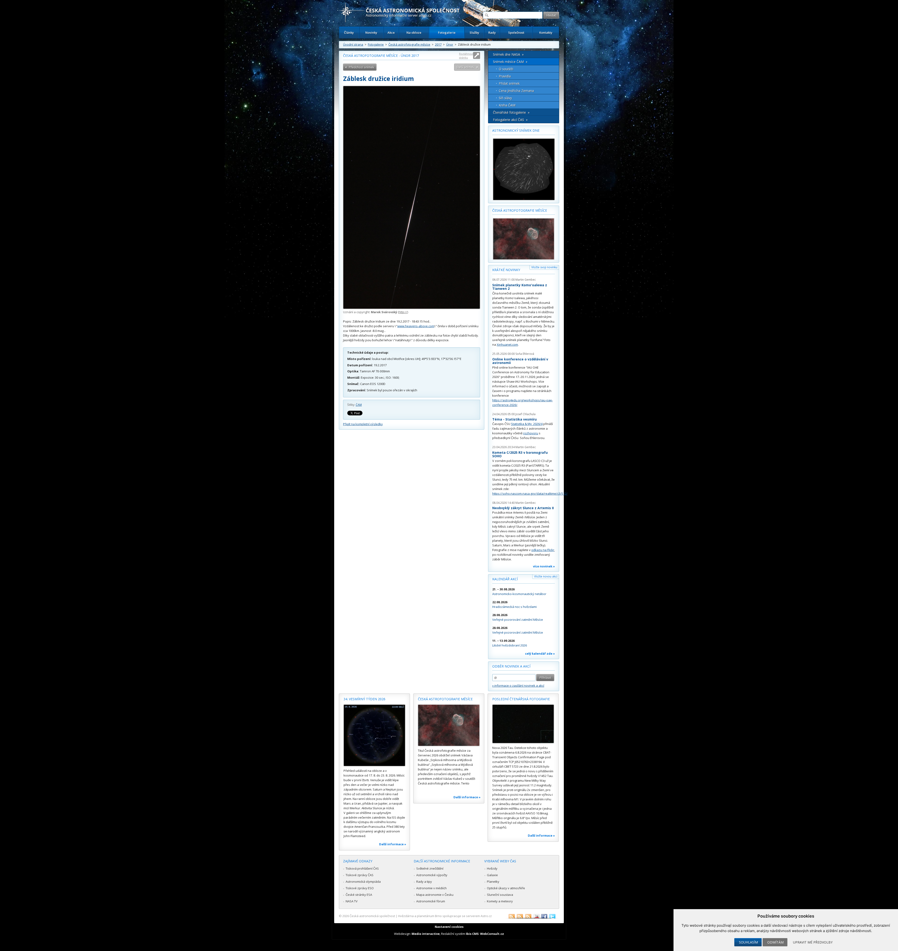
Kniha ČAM (507, 105)
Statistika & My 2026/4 (527, 424)
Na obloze (413, 32)
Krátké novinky (506, 270)
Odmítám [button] (775, 942)
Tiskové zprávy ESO (360, 888)
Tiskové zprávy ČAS (359, 875)
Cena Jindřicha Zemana (516, 90)
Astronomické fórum (430, 901)
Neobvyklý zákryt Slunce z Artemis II (523, 508)
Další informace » (392, 844)
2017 (438, 44)
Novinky (371, 32)
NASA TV (352, 901)
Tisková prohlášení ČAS (362, 868)
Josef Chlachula (525, 414)
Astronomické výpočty (431, 875)
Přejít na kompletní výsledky (363, 424)
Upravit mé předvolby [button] (813, 942)
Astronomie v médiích (431, 888)
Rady (492, 32)
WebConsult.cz (492, 934)
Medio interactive (426, 934)
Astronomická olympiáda (363, 881)
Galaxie (492, 875)
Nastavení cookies (449, 927)
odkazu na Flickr (542, 550)
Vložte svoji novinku (544, 267)
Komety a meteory (500, 901)
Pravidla (505, 76)
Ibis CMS (472, 934)
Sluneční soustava (500, 895)
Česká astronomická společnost (372, 916)
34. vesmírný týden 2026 (364, 699)
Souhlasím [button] (748, 942)
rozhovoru (530, 433)
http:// (403, 312)
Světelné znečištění (429, 868)
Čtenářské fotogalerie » (511, 112)
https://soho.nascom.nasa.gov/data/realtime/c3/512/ (530, 493)
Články (349, 32)
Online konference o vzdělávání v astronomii (520, 361)
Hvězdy (492, 868)
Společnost (516, 32)
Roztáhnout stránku (466, 55)
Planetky (493, 881)
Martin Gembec (525, 280)
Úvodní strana (353, 44)
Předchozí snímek (361, 67)
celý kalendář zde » (540, 653)
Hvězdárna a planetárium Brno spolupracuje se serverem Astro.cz (445, 916)
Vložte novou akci (545, 576)
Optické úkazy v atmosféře (506, 888)
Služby (474, 32)
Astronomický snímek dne (516, 130)
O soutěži (506, 69)
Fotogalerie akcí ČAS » (510, 119)
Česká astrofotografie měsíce (409, 44)
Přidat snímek (509, 83)
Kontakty (545, 32)
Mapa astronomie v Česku (434, 895)
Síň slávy (505, 98)
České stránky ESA (359, 895)
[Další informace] (374, 735)
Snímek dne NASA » (508, 54)
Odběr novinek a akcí (511, 666)
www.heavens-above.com (415, 326)
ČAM (359, 405)
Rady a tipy (424, 881)
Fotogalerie (447, 32)
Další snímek (465, 67)
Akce (391, 32)
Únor (449, 44)
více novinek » (544, 566)
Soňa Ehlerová (524, 354)
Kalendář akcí (505, 579)
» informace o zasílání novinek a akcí (518, 685)
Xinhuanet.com (507, 344)
